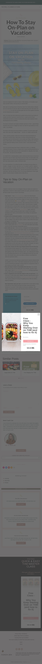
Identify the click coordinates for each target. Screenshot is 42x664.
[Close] (39, 314)
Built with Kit (30, 348)
